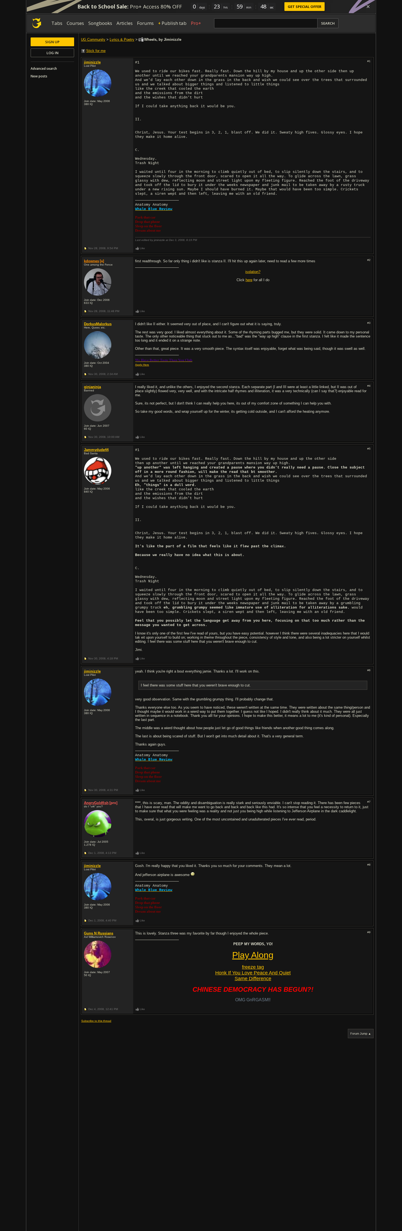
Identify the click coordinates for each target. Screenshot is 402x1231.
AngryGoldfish (96, 803)
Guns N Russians (98, 933)
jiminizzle (92, 62)
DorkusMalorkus (98, 324)
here (249, 280)
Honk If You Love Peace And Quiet (253, 973)
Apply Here (142, 364)
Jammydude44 (96, 450)
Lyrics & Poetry (122, 39)
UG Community (93, 39)
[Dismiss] (368, 6)
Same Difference (253, 978)
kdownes (91, 261)
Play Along (252, 955)
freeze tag (253, 967)
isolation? (252, 272)
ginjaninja (92, 387)
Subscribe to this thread (96, 1020)
